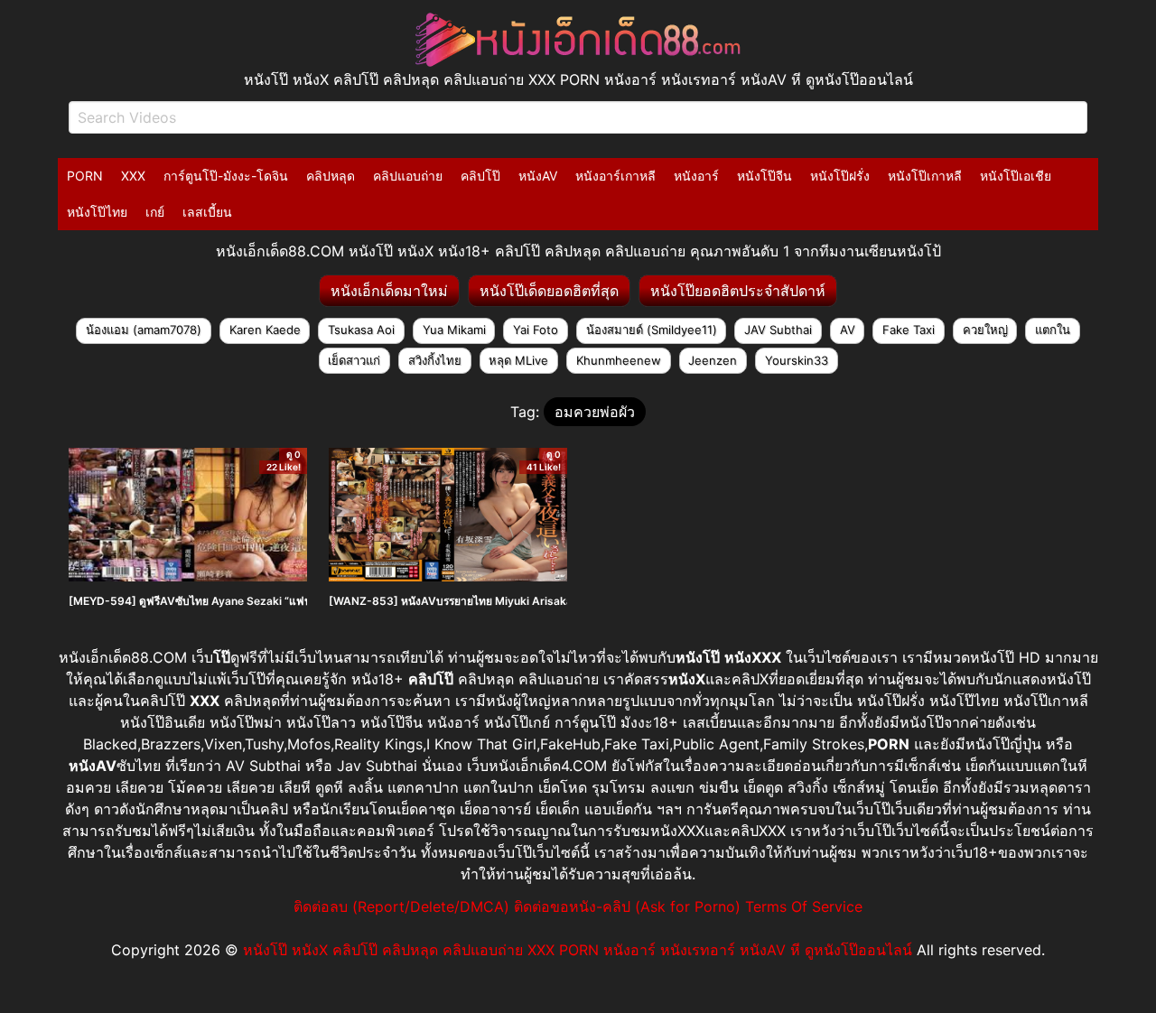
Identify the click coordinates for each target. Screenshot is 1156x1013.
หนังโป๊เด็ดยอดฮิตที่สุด (549, 291)
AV (847, 329)
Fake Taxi (908, 329)
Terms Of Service (803, 906)
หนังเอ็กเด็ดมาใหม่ (389, 291)
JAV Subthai (778, 329)
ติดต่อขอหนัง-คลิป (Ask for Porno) (627, 906)
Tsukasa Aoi (361, 329)
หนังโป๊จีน (764, 175)
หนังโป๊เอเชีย (1015, 175)
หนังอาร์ (696, 175)
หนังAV (537, 175)
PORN (85, 175)
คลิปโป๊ (480, 175)
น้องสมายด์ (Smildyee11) (651, 329)
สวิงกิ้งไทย (434, 360)
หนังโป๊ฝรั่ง (840, 175)
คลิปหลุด (330, 175)
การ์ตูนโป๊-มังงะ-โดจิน (225, 175)
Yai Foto (535, 329)
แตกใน (1052, 329)
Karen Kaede (265, 329)
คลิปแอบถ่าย (408, 175)
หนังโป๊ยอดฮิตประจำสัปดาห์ (737, 291)
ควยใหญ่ (985, 329)
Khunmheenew (618, 360)
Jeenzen (712, 360)
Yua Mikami (454, 329)
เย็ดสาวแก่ (354, 360)
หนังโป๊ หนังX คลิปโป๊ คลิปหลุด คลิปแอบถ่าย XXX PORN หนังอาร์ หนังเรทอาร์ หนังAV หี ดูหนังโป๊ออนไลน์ (577, 950)
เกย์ (154, 211)
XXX (133, 175)
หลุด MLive (518, 360)
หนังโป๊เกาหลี (925, 175)
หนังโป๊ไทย (97, 211)
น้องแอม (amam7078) (143, 329)
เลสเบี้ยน (207, 211)
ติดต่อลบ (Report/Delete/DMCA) (401, 906)
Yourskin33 (796, 360)
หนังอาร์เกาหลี (615, 175)
